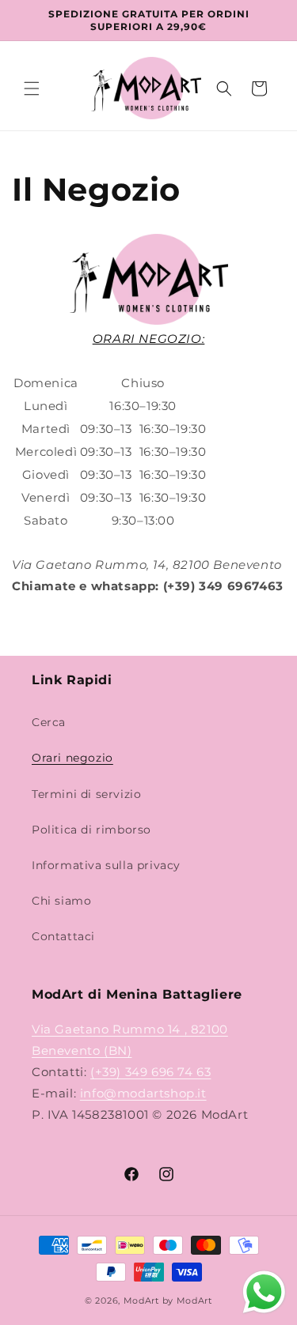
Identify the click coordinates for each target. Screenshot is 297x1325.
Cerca (49, 722)
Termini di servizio (86, 794)
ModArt (141, 1300)
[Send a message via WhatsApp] (264, 1292)
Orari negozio (72, 758)
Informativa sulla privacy (106, 865)
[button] (31, 88)
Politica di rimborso (91, 829)
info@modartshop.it (143, 1093)
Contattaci (63, 936)
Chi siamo (61, 901)
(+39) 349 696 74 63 (150, 1071)
